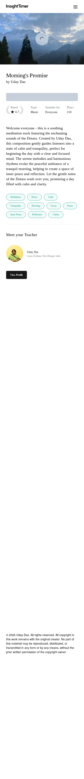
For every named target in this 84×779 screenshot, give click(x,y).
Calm (50, 197)
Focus (54, 205)
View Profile (16, 274)
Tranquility (15, 205)
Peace (70, 205)
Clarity (56, 214)
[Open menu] (75, 6)
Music (34, 197)
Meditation (15, 197)
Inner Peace (16, 214)
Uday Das (18, 82)
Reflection (37, 214)
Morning (36, 205)
